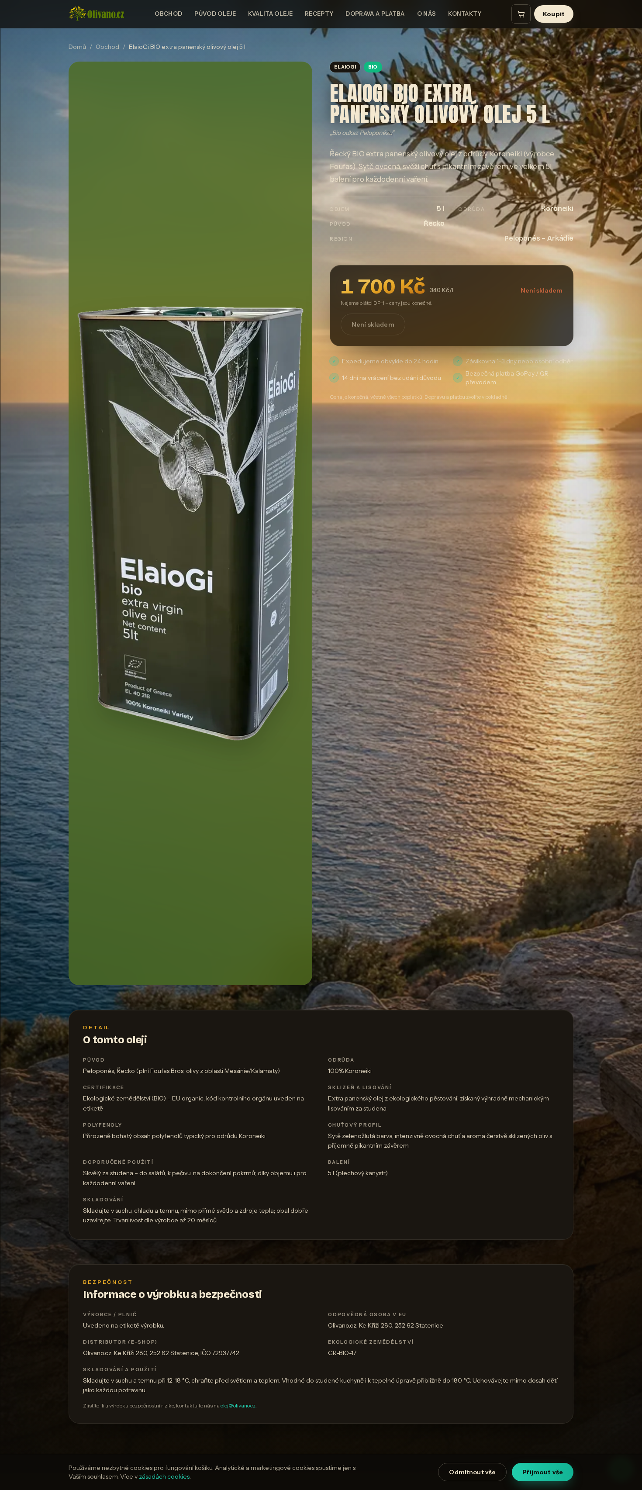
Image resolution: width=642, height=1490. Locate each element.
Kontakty (465, 13)
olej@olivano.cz (238, 1405)
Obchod (168, 13)
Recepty (319, 13)
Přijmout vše (542, 1472)
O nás (426, 13)
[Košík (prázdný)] (521, 14)
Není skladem (373, 324)
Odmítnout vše (472, 1472)
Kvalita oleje (270, 13)
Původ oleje (215, 13)
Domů (77, 47)
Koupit (554, 14)
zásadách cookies (164, 1476)
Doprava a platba (374, 13)
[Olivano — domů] (97, 14)
